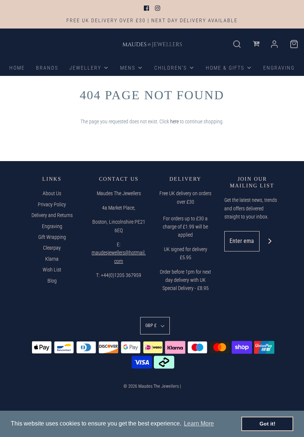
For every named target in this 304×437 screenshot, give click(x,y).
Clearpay (52, 248)
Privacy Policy (52, 204)
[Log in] (256, 44)
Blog (52, 281)
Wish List (52, 270)
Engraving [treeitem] (279, 68)
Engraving (52, 226)
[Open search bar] (237, 44)
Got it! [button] (267, 424)
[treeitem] (89, 68)
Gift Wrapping (52, 237)
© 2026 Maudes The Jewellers (151, 386)
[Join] (270, 241)
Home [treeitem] (17, 68)
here (174, 121)
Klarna (52, 259)
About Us (52, 193)
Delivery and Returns (52, 215)
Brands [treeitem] (47, 68)
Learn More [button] (199, 423)
